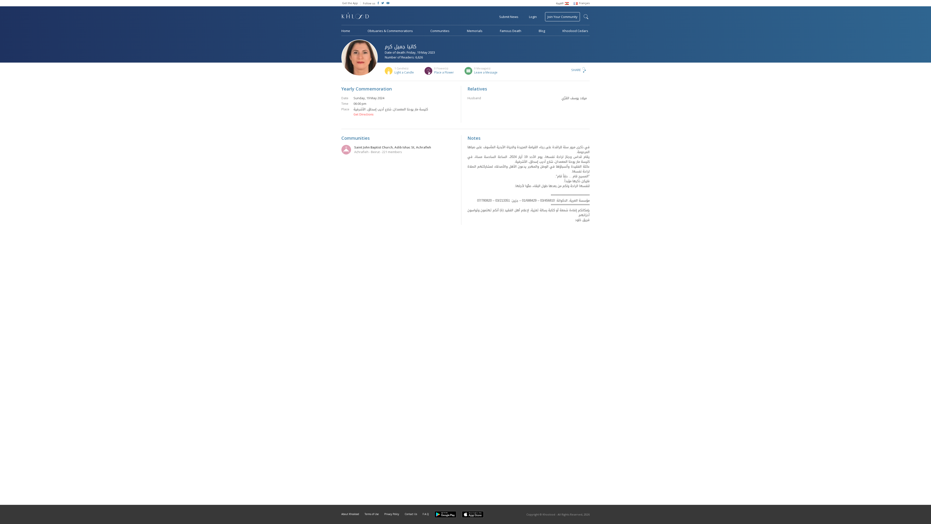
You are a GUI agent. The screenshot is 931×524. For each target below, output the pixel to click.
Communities (439, 31)
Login (533, 17)
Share (576, 70)
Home (345, 31)
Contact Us (411, 514)
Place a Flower (444, 72)
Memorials (474, 31)
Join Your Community (562, 17)
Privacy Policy (391, 514)
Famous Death (510, 31)
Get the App (350, 3)
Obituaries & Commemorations (390, 31)
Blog (542, 31)
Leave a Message (486, 72)
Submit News (508, 17)
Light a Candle (404, 72)
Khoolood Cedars (575, 31)
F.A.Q (426, 514)
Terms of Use (372, 514)
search (586, 16)
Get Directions (363, 114)
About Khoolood (350, 514)
